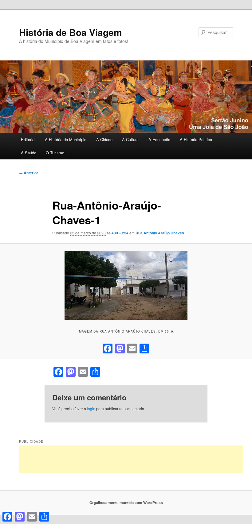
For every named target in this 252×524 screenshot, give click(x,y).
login (91, 408)
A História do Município (65, 139)
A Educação (159, 139)
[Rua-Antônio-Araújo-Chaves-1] (126, 285)
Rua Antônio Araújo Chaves (160, 233)
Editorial (28, 139)
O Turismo (55, 153)
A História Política (196, 139)
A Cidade (104, 139)
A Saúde (28, 153)
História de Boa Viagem (70, 32)
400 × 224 (120, 233)
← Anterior (28, 172)
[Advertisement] (131, 459)
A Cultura (130, 139)
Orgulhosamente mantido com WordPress (126, 502)
